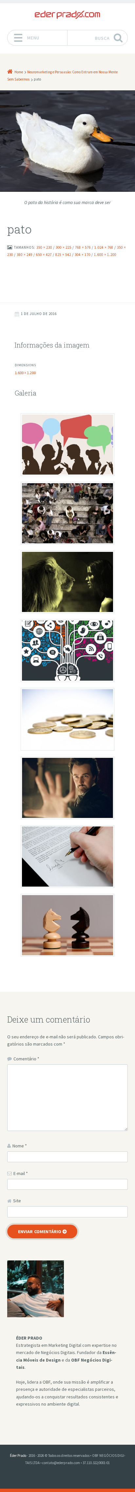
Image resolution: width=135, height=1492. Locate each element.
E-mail (20, 1173)
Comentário (26, 1059)
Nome (19, 1146)
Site (17, 1201)
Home (18, 72)
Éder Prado (18, 1455)
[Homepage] (67, 15)
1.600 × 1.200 (25, 372)
